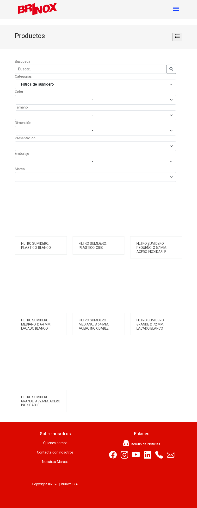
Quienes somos (55, 443)
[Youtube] (136, 456)
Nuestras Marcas (55, 462)
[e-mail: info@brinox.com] (170, 456)
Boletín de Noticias (144, 444)
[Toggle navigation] (176, 9)
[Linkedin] (147, 456)
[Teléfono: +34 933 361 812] (159, 456)
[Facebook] (113, 456)
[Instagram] (124, 456)
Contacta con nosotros (55, 452)
